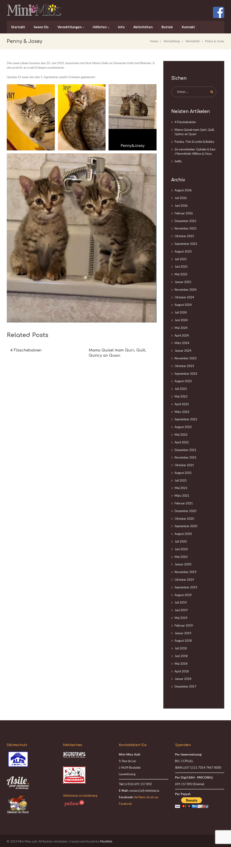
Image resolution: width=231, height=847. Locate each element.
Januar (183, 282)
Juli (181, 198)
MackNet (106, 841)
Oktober (184, 236)
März (182, 343)
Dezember (185, 221)
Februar (184, 213)
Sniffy (178, 161)
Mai (181, 274)
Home (154, 41)
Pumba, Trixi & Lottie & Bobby (194, 141)
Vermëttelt (192, 41)
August (183, 190)
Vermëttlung (172, 41)
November (185, 228)
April (182, 335)
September (186, 244)
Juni (181, 205)
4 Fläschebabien (26, 350)
